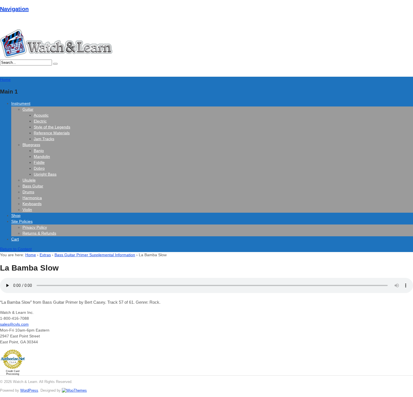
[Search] (55, 64)
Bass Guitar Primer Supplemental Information (95, 255)
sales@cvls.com (14, 324)
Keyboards (32, 203)
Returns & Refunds (39, 233)
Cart (15, 239)
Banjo (39, 150)
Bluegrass (31, 144)
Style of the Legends (52, 127)
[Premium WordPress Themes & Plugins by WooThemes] (74, 390)
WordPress (29, 390)
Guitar (27, 109)
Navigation (14, 9)
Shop (16, 215)
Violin (27, 209)
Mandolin (42, 156)
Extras (45, 255)
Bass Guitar (32, 186)
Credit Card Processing (12, 372)
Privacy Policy (34, 227)
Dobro (39, 168)
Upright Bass (45, 174)
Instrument (20, 103)
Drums (28, 192)
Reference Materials (52, 133)
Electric (40, 121)
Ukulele (29, 180)
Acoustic (41, 115)
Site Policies (22, 221)
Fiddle (39, 162)
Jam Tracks (44, 139)
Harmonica (32, 198)
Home (30, 255)
